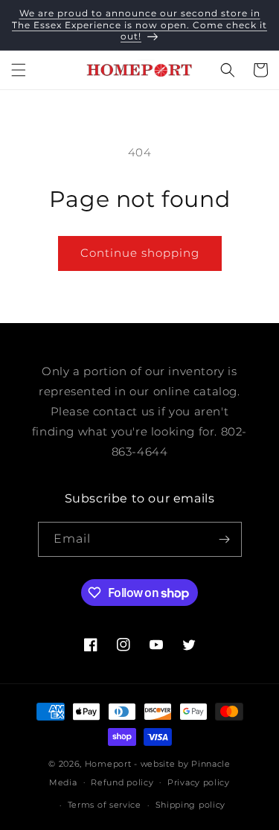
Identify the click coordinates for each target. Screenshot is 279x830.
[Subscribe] (224, 539)
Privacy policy (198, 782)
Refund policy (122, 782)
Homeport (108, 764)
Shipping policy (190, 804)
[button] (18, 70)
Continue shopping (139, 253)
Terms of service (104, 804)
